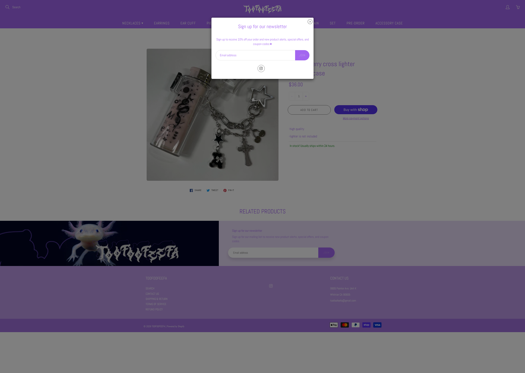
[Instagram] (261, 68)
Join (302, 55)
